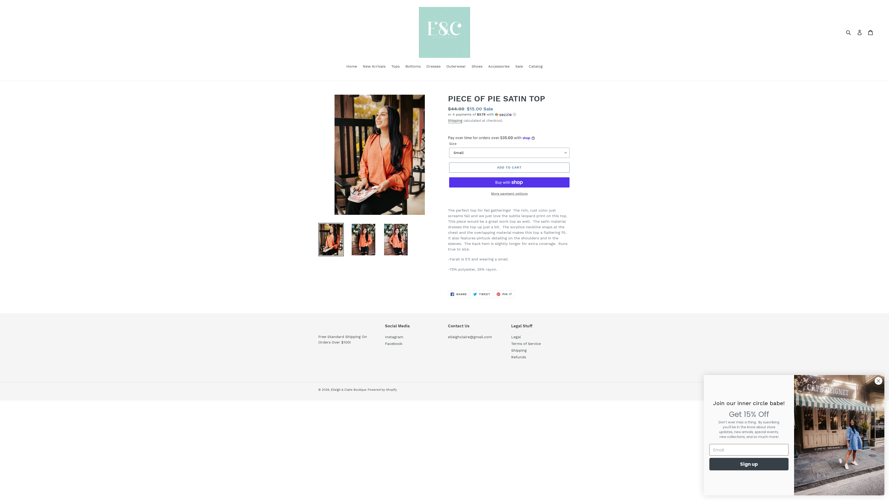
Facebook (393, 343)
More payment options (509, 193)
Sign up (749, 464)
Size (453, 143)
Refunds (518, 357)
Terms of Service (526, 343)
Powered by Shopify (382, 389)
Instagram (394, 337)
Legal (516, 337)
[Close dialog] (878, 381)
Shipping (455, 121)
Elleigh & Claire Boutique (348, 389)
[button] (509, 114)
